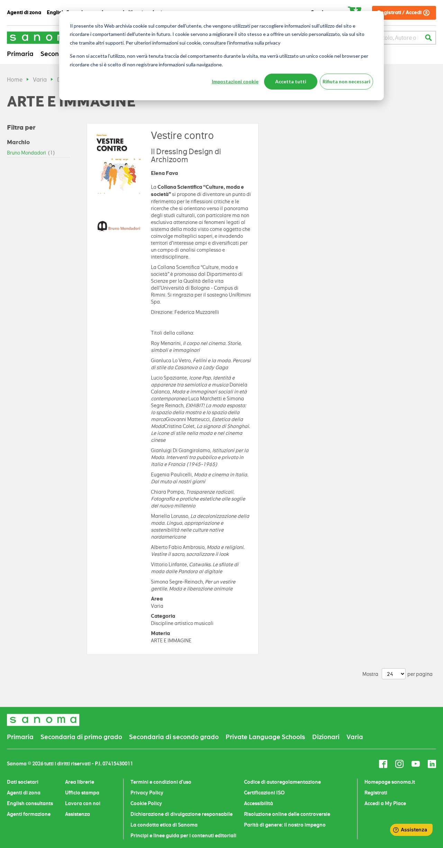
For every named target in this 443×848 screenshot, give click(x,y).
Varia (40, 79)
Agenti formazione (29, 814)
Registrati (375, 793)
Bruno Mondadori (31, 153)
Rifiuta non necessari (346, 81)
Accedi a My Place (385, 803)
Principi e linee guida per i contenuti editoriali (183, 835)
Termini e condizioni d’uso (160, 782)
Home (14, 79)
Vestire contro (182, 135)
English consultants (30, 803)
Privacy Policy (146, 793)
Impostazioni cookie (235, 81)
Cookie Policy (146, 803)
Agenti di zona (23, 793)
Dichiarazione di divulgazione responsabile (181, 814)
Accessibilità (258, 803)
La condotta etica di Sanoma (164, 825)
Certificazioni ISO (264, 793)
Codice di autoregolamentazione (282, 782)
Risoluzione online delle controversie (287, 814)
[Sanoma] (43, 37)
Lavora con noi (82, 803)
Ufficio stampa (82, 793)
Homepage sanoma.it (389, 782)
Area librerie (79, 782)
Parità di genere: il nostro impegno (285, 825)
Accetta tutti (290, 81)
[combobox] (385, 37)
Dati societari (22, 782)
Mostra (370, 674)
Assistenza (77, 814)
